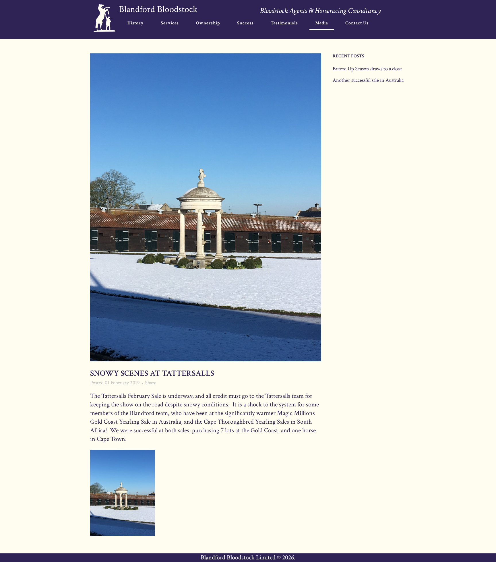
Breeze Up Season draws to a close (367, 68)
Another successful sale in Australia (368, 80)
